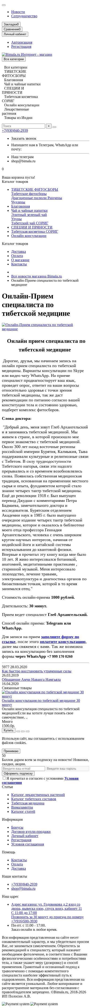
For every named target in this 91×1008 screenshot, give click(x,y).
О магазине (20, 260)
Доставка (18, 252)
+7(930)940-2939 (15, 130)
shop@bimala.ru (23, 888)
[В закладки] (23, 731)
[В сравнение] (27, 731)
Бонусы (17, 827)
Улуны (16, 219)
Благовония (20, 206)
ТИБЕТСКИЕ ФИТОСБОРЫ (34, 189)
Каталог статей (23, 811)
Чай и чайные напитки (29, 210)
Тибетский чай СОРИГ (29, 223)
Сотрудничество (24, 16)
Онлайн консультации (28, 236)
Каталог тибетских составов (33, 799)
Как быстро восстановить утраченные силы (36, 671)
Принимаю (11, 751)
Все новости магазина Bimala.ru (36, 276)
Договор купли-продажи (31, 832)
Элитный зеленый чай (29, 215)
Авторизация (21, 42)
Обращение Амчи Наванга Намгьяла (31, 679)
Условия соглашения (27, 844)
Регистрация (21, 47)
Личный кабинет (24, 836)
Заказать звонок (23, 138)
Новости (18, 12)
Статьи (7, 787)
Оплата (17, 256)
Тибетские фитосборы (29, 194)
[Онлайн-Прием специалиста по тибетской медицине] (45, 329)
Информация (12, 819)
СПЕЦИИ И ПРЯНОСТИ (31, 227)
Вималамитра (22, 807)
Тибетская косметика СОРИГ (34, 231)
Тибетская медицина (27, 803)
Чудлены (18, 202)
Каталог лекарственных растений (38, 795)
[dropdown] (4, 5)
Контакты (19, 264)
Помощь (8, 852)
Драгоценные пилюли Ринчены (36, 198)
